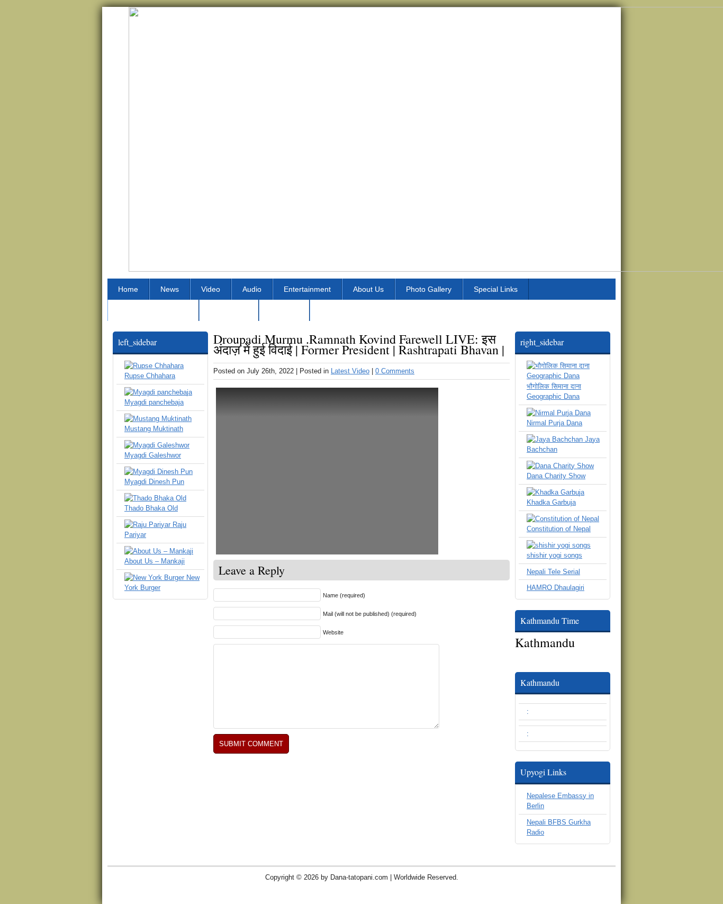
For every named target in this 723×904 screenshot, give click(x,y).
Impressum (229, 310)
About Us (368, 289)
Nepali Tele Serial (553, 572)
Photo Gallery (428, 289)
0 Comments (394, 371)
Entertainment (307, 289)
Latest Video (350, 371)
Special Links (496, 289)
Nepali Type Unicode (153, 310)
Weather (284, 310)
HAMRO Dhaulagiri (555, 588)
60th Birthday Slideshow (361, 310)
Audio (251, 289)
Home (128, 289)
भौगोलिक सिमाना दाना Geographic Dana (554, 391)
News (169, 289)
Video (210, 289)
